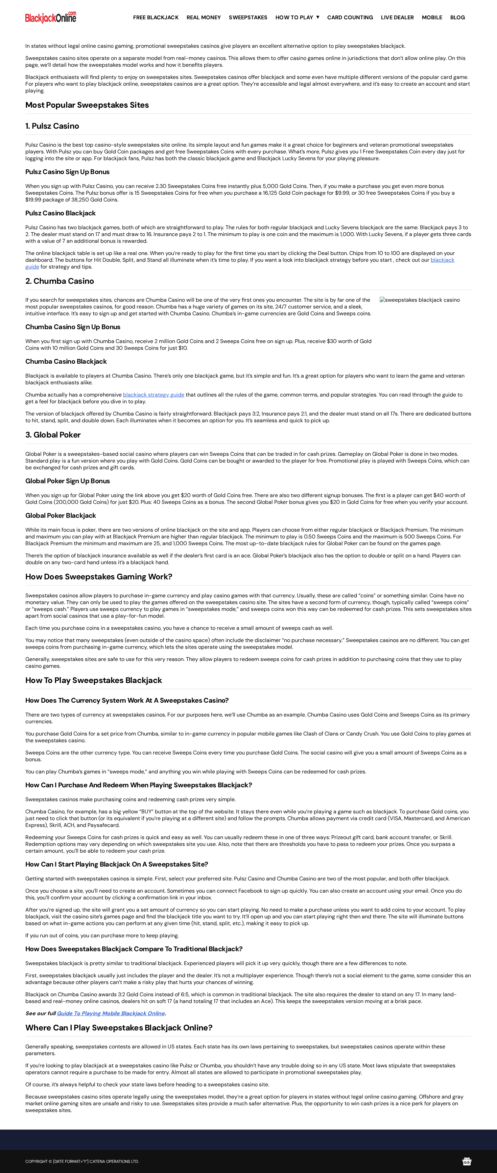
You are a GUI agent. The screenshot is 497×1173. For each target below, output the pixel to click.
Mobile (432, 17)
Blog (457, 17)
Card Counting (350, 17)
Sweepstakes (248, 17)
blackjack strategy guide (153, 394)
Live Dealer (397, 17)
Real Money (204, 17)
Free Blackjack (156, 17)
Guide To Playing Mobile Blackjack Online (111, 1013)
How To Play (294, 17)
